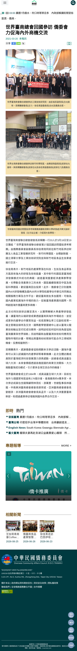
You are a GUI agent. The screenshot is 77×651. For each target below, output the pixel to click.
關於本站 (5, 583)
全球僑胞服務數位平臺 (21, 587)
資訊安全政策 (40, 583)
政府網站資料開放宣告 (21, 583)
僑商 (11, 18)
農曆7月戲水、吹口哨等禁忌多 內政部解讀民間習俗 (39, 417)
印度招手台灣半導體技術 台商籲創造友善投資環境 (39, 422)
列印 (69, 43)
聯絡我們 (5, 587)
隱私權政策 (53, 583)
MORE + (66, 445)
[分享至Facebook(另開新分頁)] (13, 44)
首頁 (4, 18)
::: (1, 13)
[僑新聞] (39, 3)
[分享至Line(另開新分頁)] (18, 44)
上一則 (8, 476)
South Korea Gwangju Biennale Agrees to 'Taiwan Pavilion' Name (39, 427)
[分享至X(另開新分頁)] (23, 44)
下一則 (68, 476)
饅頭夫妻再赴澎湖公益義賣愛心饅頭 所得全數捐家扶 (39, 433)
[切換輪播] (9, 454)
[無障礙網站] (7, 591)
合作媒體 (38, 587)
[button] (4, 2)
